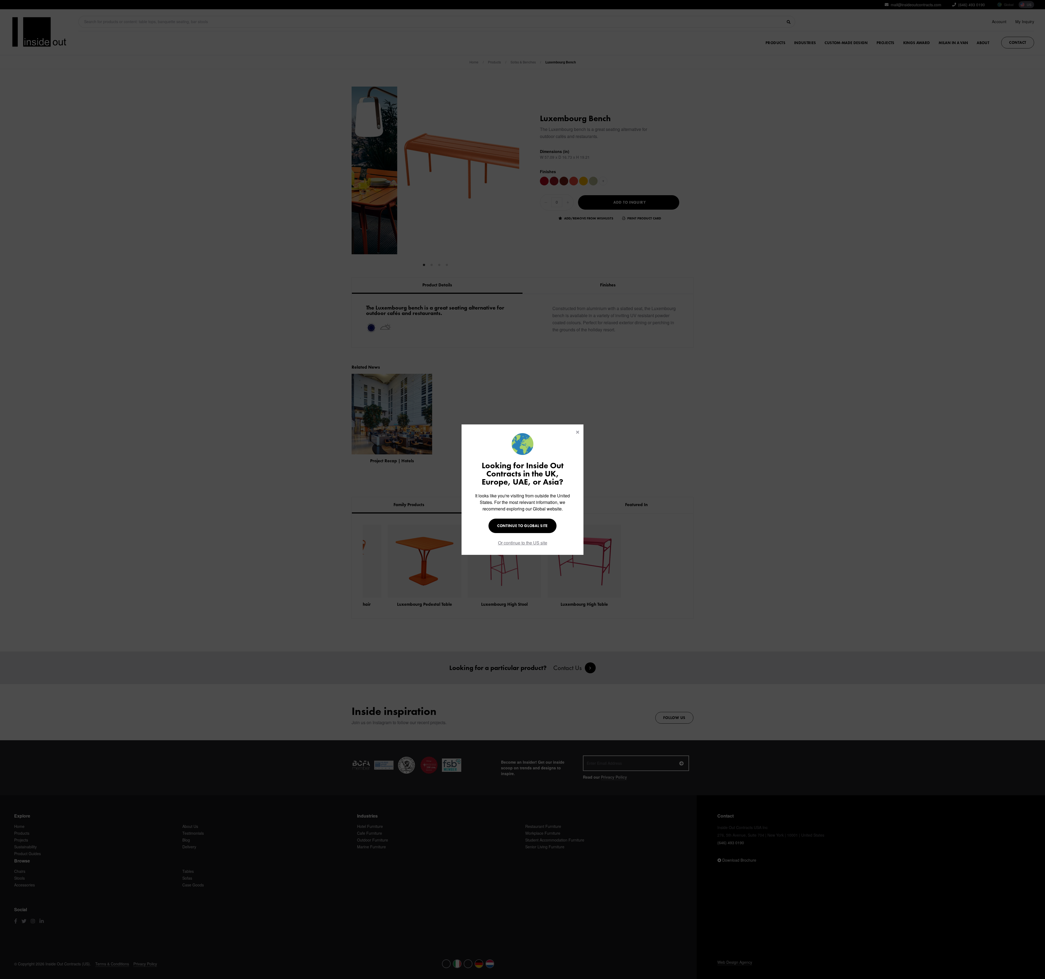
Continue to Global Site (522, 525)
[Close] (577, 432)
